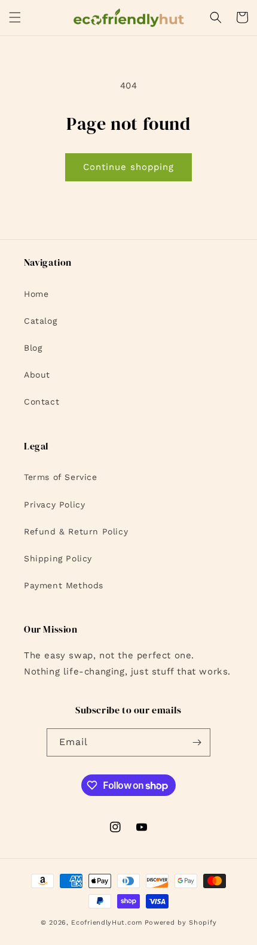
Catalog (40, 321)
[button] (15, 17)
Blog (33, 348)
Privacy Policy (54, 504)
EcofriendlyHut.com (106, 922)
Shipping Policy (58, 558)
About (37, 374)
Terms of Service (60, 477)
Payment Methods (63, 585)
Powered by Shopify (181, 922)
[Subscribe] (196, 742)
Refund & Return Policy (76, 531)
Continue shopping (128, 167)
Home (36, 294)
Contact (41, 401)
